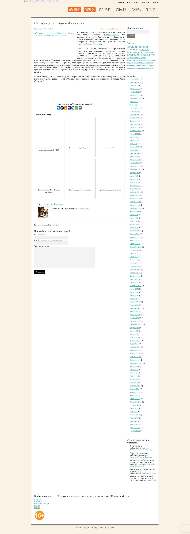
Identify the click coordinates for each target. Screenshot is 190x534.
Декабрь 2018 (135, 199)
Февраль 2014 (135, 386)
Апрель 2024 (135, 79)
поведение (132, 60)
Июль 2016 (134, 292)
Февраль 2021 (135, 115)
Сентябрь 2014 (135, 363)
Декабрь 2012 (135, 428)
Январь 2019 (135, 195)
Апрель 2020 (135, 147)
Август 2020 (134, 134)
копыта (150, 63)
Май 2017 (133, 260)
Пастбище (38, 501)
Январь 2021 (135, 118)
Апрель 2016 (135, 302)
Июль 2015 (134, 331)
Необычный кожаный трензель (142, 465)
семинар (141, 68)
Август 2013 (134, 405)
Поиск (129, 2)
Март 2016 (134, 305)
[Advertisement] (81, 90)
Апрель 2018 (135, 224)
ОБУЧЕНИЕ (74, 9)
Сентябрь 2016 (135, 286)
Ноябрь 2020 (135, 124)
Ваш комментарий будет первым (111, 29)
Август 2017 (134, 250)
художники (132, 57)
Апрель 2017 (135, 263)
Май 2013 (133, 412)
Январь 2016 (135, 312)
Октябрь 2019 (135, 166)
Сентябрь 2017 (135, 247)
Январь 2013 (135, 425)
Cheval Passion (111, 35)
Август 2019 (134, 173)
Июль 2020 (134, 137)
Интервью (104, 9)
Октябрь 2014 (135, 360)
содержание (132, 68)
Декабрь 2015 (135, 315)
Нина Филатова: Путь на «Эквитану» (141, 449)
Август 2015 (134, 328)
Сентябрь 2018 (135, 208)
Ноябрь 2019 (135, 163)
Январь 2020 (135, 157)
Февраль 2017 (135, 270)
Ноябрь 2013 (135, 395)
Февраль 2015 (135, 347)
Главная (121, 2)
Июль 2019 (134, 176)
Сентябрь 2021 (135, 98)
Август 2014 (134, 366)
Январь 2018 (135, 234)
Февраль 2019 (135, 192)
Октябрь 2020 (135, 127)
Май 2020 (133, 144)
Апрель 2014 (135, 379)
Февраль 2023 (135, 82)
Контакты (145, 2)
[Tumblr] (80, 108)
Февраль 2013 (135, 421)
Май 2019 (133, 182)
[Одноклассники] (65, 108)
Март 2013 (134, 418)
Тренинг (150, 9)
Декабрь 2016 (135, 276)
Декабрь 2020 (135, 121)
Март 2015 (134, 344)
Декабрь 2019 (135, 160)
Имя (39, 234)
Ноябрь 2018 (135, 202)
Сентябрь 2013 (135, 402)
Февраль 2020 (135, 153)
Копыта (37, 506)
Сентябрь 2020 (135, 131)
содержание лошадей (137, 63)
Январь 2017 (135, 273)
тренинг (144, 49)
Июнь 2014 (134, 373)
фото (151, 55)
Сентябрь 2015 (135, 324)
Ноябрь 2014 (135, 357)
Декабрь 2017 (135, 237)
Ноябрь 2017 (135, 240)
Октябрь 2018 (135, 205)
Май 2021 (133, 105)
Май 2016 (133, 299)
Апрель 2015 (135, 341)
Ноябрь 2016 (135, 279)
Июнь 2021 (134, 102)
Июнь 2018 (134, 218)
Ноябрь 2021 (135, 92)
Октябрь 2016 (135, 282)
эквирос (142, 60)
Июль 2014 (134, 370)
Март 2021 (134, 111)
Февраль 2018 (135, 231)
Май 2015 (133, 337)
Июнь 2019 (134, 179)
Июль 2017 (134, 253)
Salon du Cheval (94, 44)
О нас (136, 2)
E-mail (48, 240)
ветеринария (134, 52)
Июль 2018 (134, 215)
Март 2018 (134, 228)
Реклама (155, 2)
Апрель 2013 (135, 415)
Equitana (149, 68)
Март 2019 (134, 189)
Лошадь (136, 9)
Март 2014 (134, 383)
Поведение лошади (41, 504)
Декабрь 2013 (135, 392)
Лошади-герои (150, 473)
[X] (62, 108)
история (142, 57)
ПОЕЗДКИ (89, 9)
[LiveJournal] (69, 108)
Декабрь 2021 (135, 89)
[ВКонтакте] (58, 108)
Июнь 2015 (134, 334)
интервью (132, 54)
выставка (143, 54)
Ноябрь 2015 (135, 318)
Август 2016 (134, 289)
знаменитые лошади (145, 65)
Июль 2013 (134, 408)
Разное (37, 508)
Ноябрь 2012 (135, 431)
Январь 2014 (135, 389)
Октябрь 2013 (135, 399)
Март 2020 (134, 150)
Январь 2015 (135, 350)
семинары (149, 52)
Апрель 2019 (135, 186)
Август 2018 (134, 211)
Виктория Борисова (53, 203)
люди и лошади (137, 46)
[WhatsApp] (76, 108)
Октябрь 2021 (135, 95)
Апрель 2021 (135, 108)
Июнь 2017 (134, 257)
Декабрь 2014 (135, 353)
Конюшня (121, 9)
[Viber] (72, 108)
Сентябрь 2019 (135, 169)
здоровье (133, 49)
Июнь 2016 (134, 295)
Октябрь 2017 (135, 244)
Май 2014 (133, 376)
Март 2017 (134, 266)
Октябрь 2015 (135, 321)
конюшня (131, 65)
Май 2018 (133, 221)
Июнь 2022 (134, 86)
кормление (151, 60)
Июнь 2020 (134, 140)
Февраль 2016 (135, 308)
